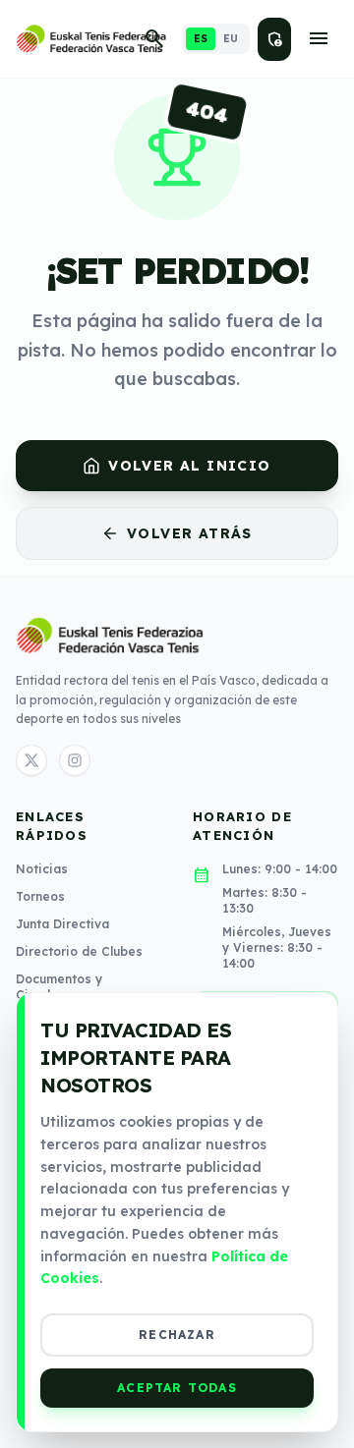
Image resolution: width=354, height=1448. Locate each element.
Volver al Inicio (189, 465)
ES (200, 38)
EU (230, 38)
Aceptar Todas (177, 1387)
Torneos (40, 896)
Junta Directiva (62, 924)
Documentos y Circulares (59, 987)
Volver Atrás (190, 533)
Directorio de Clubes (79, 951)
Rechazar (177, 1334)
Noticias (42, 869)
